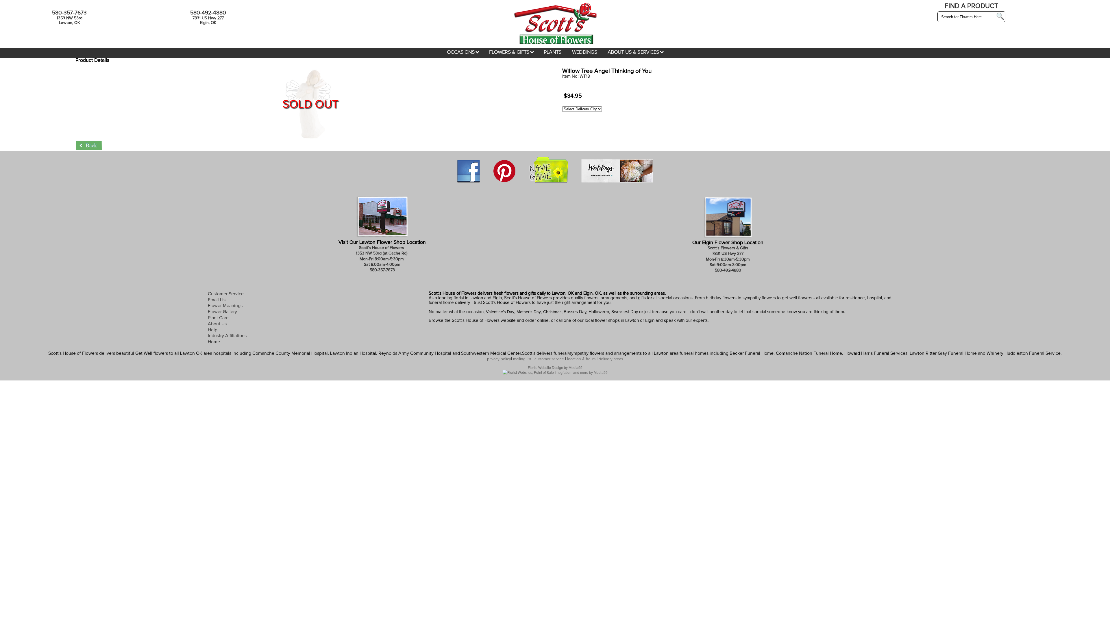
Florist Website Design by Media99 (555, 367)
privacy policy (499, 359)
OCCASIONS (461, 52)
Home (214, 341)
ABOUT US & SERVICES (634, 52)
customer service (549, 359)
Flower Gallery (222, 311)
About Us (217, 324)
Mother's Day (529, 312)
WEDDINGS (584, 52)
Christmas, (553, 312)
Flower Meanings (225, 305)
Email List (217, 300)
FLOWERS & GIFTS (510, 52)
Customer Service (226, 293)
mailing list (522, 359)
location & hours (581, 359)
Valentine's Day (499, 312)
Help (212, 330)
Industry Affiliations (227, 335)
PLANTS (553, 52)
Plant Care (218, 317)
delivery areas (611, 359)
